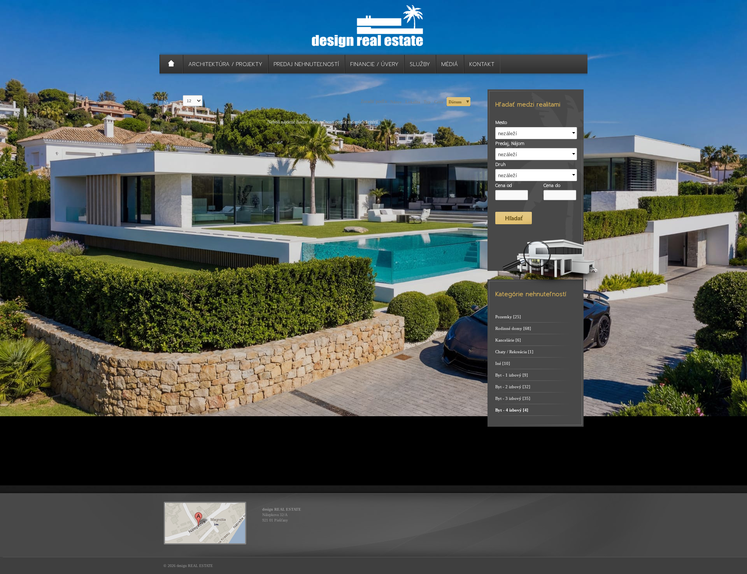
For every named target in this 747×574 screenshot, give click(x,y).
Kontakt (481, 64)
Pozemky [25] (508, 316)
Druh (500, 164)
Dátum (455, 101)
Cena (438, 101)
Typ (427, 101)
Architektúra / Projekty (225, 64)
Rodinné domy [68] (513, 328)
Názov (396, 101)
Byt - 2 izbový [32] (512, 386)
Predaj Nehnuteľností (306, 64)
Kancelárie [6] (508, 340)
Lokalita (412, 101)
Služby (420, 64)
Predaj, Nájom (509, 143)
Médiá (449, 64)
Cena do (552, 185)
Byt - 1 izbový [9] (511, 375)
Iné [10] (502, 363)
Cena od (503, 185)
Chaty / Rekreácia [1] (514, 351)
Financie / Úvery (374, 64)
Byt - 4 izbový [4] (511, 410)
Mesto (501, 122)
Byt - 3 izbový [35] (512, 398)
